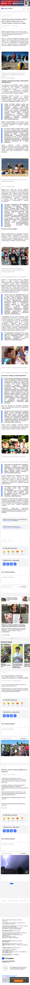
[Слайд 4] (16, 638)
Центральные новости (6, 15)
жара (10, 540)
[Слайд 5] (18, 638)
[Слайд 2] (13, 638)
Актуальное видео (13, 900)
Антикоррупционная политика (9, 975)
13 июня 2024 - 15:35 (6, 774)
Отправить (23, 586)
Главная (3, 900)
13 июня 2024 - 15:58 (6, 680)
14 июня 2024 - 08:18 (6, 25)
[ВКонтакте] (4, 564)
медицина (4, 540)
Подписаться (18, 980)
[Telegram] (11, 564)
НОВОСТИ (4, 672)
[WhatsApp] (15, 564)
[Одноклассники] (7, 564)
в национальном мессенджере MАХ (12, 527)
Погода (3, 766)
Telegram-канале (7, 520)
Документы (23, 900)
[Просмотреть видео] (6, 653)
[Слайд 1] (11, 638)
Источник (4, 808)
